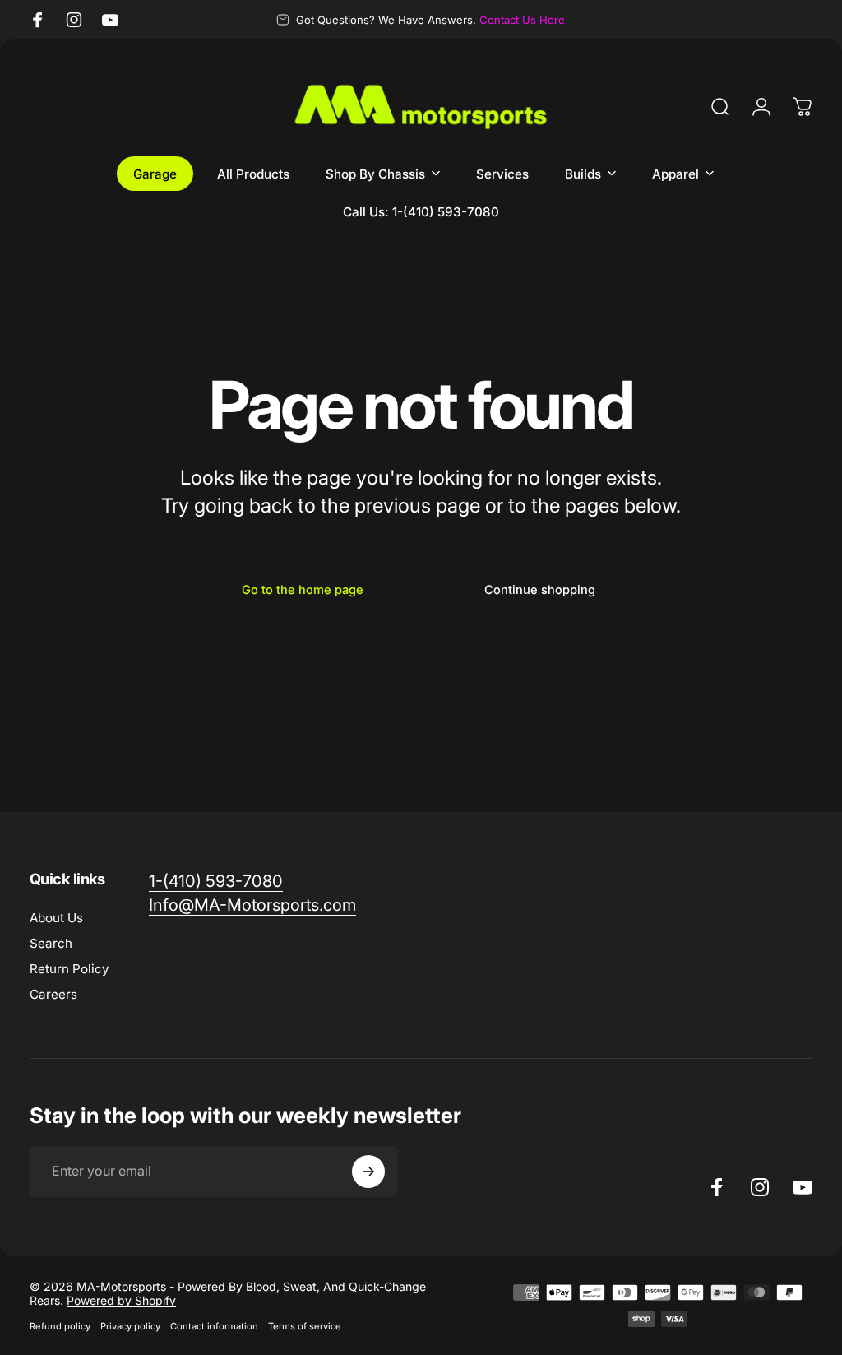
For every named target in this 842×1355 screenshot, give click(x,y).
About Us (56, 918)
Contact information (214, 1326)
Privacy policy (130, 1326)
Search (51, 943)
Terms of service (304, 1326)
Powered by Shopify (121, 1300)
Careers (53, 994)
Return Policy (69, 969)
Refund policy (60, 1326)
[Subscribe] (368, 1171)
